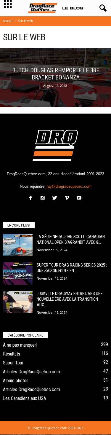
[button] (101, 8)
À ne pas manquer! (20, 345)
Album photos (15, 380)
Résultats (11, 354)
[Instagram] (44, 198)
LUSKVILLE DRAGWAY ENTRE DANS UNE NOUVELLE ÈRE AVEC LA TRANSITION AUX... (70, 299)
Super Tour (13, 363)
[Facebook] (32, 198)
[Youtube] (79, 198)
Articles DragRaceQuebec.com (31, 372)
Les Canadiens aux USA (24, 398)
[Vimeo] (68, 198)
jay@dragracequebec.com (69, 186)
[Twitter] (56, 198)
